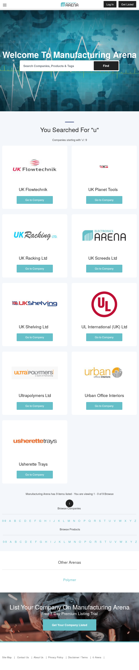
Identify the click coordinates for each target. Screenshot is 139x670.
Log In (110, 4)
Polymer (69, 579)
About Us (38, 657)
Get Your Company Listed (69, 625)
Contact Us (23, 657)
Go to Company (34, 200)
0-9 (4, 521)
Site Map (7, 657)
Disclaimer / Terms (78, 657)
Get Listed (127, 4)
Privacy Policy (55, 657)
